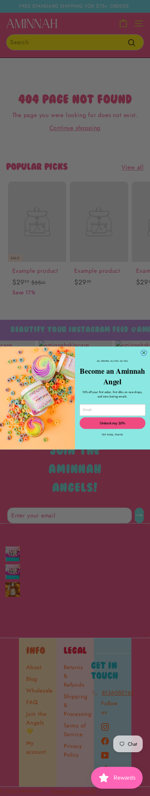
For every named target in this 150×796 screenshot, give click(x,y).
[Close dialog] (144, 353)
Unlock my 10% (112, 423)
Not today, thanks (112, 434)
